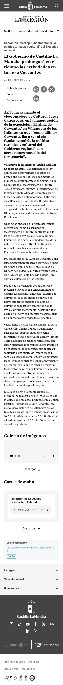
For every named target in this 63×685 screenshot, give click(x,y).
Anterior (46, 456)
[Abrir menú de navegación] (7, 6)
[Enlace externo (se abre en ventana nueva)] (26, 678)
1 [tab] (11, 456)
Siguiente (53, 456)
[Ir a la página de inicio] (32, 5)
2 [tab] (15, 456)
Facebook (36, 624)
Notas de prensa (16, 88)
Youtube (28, 624)
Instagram (11, 624)
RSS (36, 631)
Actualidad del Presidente (36, 31)
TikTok (19, 624)
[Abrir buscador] (56, 5)
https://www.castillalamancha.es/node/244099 (31, 549)
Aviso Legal (34, 661)
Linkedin (28, 631)
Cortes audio (14, 100)
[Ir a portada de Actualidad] (31, 19)
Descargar (29, 469)
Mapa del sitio (11, 669)
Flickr (52, 624)
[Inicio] (31, 609)
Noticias (9, 31)
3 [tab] (19, 456)
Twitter (44, 624)
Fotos (10, 94)
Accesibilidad (28, 669)
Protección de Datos (14, 661)
